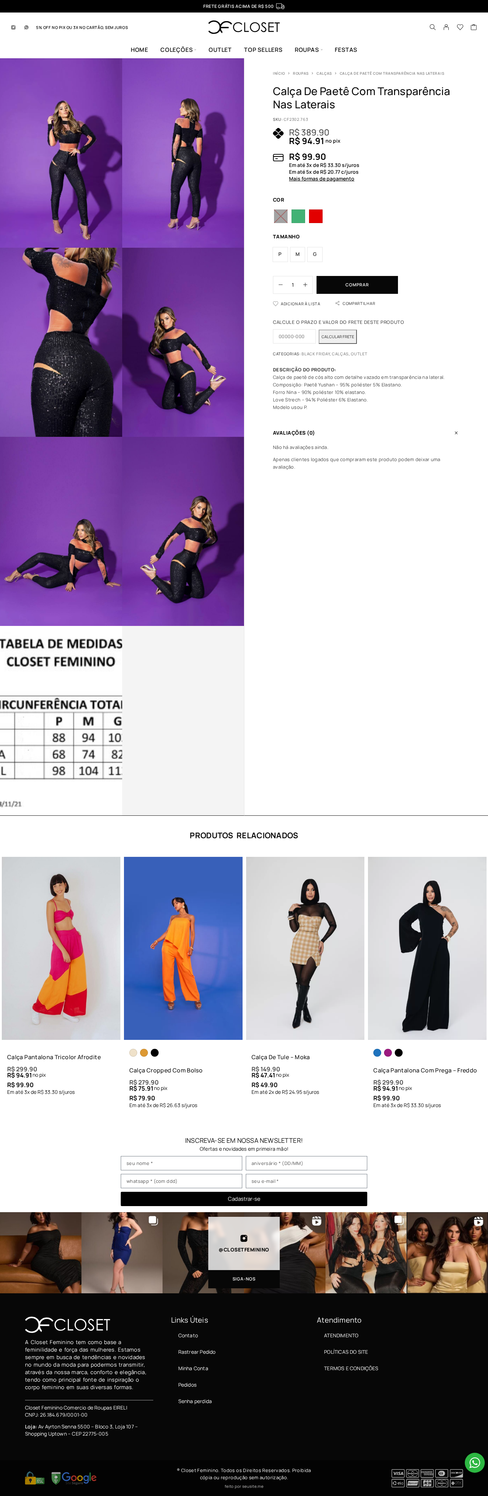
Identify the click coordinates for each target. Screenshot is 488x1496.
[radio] (281, 216)
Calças (324, 73)
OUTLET (220, 50)
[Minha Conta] (446, 27)
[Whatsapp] (26, 27)
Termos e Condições (351, 1368)
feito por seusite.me (244, 1486)
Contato (188, 1335)
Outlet (359, 353)
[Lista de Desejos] (460, 28)
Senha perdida (195, 1401)
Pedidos (187, 1384)
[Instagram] (13, 27)
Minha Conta (193, 1368)
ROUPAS (307, 50)
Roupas (301, 73)
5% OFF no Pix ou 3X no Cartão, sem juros (82, 27)
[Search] (432, 27)
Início (279, 73)
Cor (278, 199)
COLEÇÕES (176, 50)
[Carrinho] (473, 28)
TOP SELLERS (263, 50)
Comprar (357, 285)
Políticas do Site (346, 1351)
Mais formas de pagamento (321, 178)
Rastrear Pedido (197, 1351)
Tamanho (286, 236)
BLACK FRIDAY (315, 353)
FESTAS (346, 50)
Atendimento (341, 1335)
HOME (139, 50)
